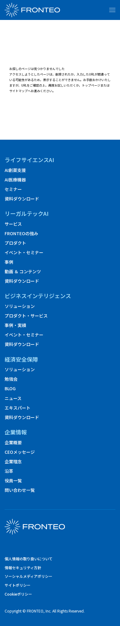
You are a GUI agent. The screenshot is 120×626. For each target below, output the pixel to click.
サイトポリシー (17, 585)
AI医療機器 (15, 179)
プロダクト (15, 242)
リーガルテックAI (27, 213)
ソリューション (20, 306)
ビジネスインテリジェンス (38, 296)
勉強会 (11, 378)
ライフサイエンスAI (29, 160)
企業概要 (13, 442)
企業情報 (16, 432)
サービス (13, 223)
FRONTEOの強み (21, 233)
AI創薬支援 (15, 170)
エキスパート (17, 407)
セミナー (13, 189)
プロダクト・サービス (26, 315)
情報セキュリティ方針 (23, 568)
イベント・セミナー (24, 252)
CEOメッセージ (20, 451)
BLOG (10, 388)
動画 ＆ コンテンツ (23, 271)
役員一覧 (13, 480)
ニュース (13, 398)
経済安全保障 (21, 359)
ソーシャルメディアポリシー (28, 576)
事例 (9, 261)
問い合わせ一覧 (20, 490)
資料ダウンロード (22, 198)
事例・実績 (15, 325)
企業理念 (13, 461)
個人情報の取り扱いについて (29, 559)
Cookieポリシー (18, 594)
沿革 (9, 471)
